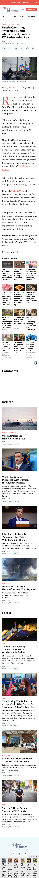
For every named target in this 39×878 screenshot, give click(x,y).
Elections (6, 755)
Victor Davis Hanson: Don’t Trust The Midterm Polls (17, 760)
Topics (13, 16)
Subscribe (31, 9)
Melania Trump (18, 191)
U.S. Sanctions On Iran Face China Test (13, 437)
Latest (4, 16)
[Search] (23, 9)
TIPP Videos (6, 583)
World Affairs (14, 24)
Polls (21, 16)
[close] (36, 2)
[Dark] (21, 10)
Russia (4, 24)
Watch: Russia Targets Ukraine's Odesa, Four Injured (19, 588)
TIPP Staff (6, 41)
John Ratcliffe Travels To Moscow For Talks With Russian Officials (14, 537)
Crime (4, 805)
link (18, 252)
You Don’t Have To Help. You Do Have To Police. (15, 809)
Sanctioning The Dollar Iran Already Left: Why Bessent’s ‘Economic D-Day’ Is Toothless (19, 704)
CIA (3, 474)
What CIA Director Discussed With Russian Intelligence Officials (15, 479)
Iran (3, 643)
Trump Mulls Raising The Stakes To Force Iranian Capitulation (13, 649)
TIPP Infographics (9, 432)
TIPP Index (31, 16)
